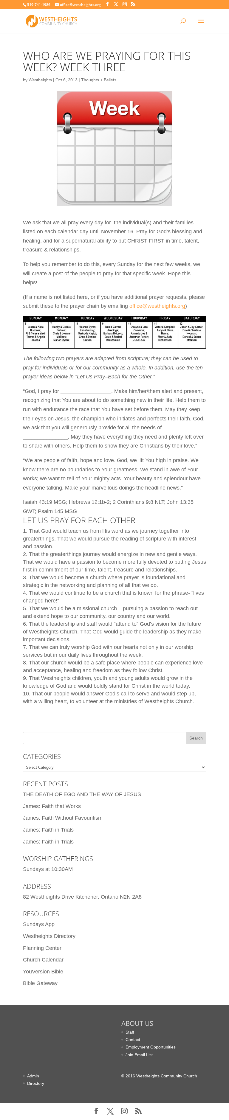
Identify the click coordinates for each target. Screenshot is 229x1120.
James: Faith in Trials (48, 830)
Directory (35, 1083)
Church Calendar (43, 960)
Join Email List (139, 1054)
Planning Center (42, 948)
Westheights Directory (49, 936)
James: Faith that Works (52, 806)
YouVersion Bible (43, 972)
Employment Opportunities (151, 1047)
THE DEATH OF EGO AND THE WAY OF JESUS (82, 794)
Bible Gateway (40, 983)
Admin (33, 1076)
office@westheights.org (157, 306)
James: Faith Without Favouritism (63, 818)
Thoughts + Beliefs (98, 79)
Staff (130, 1032)
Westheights (40, 79)
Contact (133, 1039)
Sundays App (39, 924)
